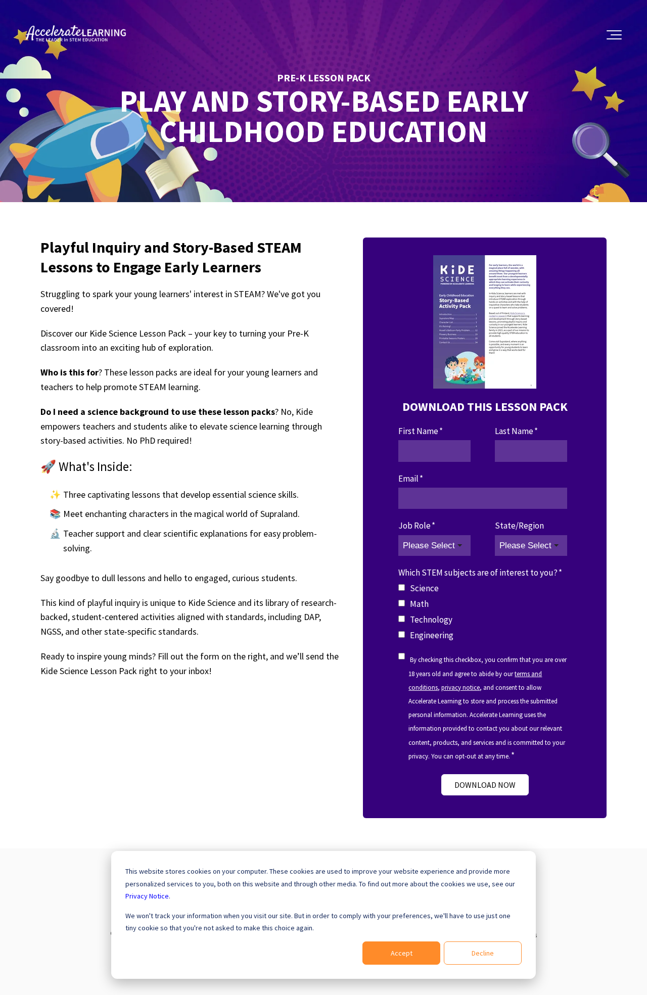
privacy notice (460, 687)
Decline (483, 953)
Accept (401, 953)
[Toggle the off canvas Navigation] (614, 34)
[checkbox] (482, 612)
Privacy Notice (147, 896)
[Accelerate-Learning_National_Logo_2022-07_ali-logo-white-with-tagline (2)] (75, 34)
